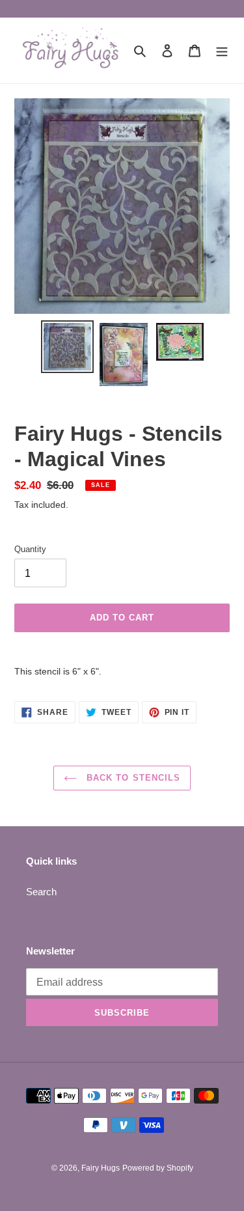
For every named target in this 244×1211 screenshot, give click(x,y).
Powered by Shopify (157, 1168)
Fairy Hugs (100, 1168)
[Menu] (222, 50)
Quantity (30, 549)
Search (41, 891)
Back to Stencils (131, 778)
